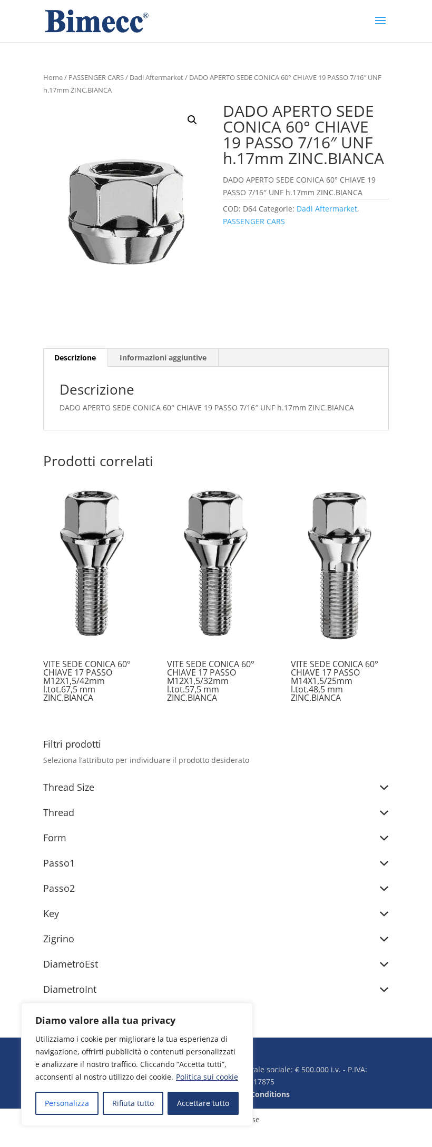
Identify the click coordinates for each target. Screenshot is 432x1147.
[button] (192, 119)
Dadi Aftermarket (156, 77)
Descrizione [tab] (75, 358)
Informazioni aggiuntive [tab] (163, 358)
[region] (137, 1064)
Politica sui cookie (207, 1077)
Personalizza (67, 1103)
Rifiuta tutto (133, 1103)
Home (53, 77)
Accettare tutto (203, 1103)
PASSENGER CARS (96, 77)
